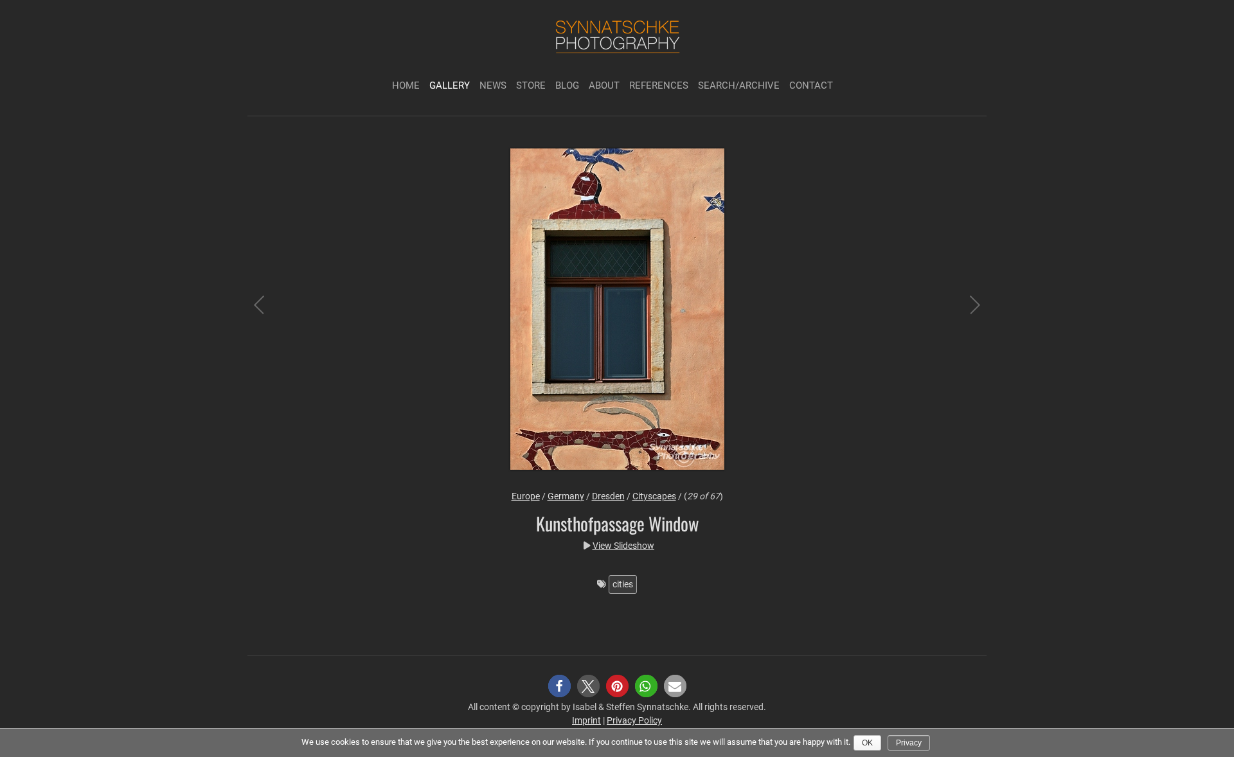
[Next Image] (964, 311)
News (492, 85)
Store (531, 85)
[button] (559, 686)
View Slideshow (623, 545)
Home (406, 85)
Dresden (608, 496)
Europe (526, 496)
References (658, 85)
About (604, 85)
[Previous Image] (270, 311)
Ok (867, 742)
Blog (567, 85)
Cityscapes (654, 496)
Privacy (909, 742)
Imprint (586, 720)
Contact (811, 85)
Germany (566, 496)
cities (623, 584)
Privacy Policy (634, 720)
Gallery (449, 85)
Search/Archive (739, 85)
